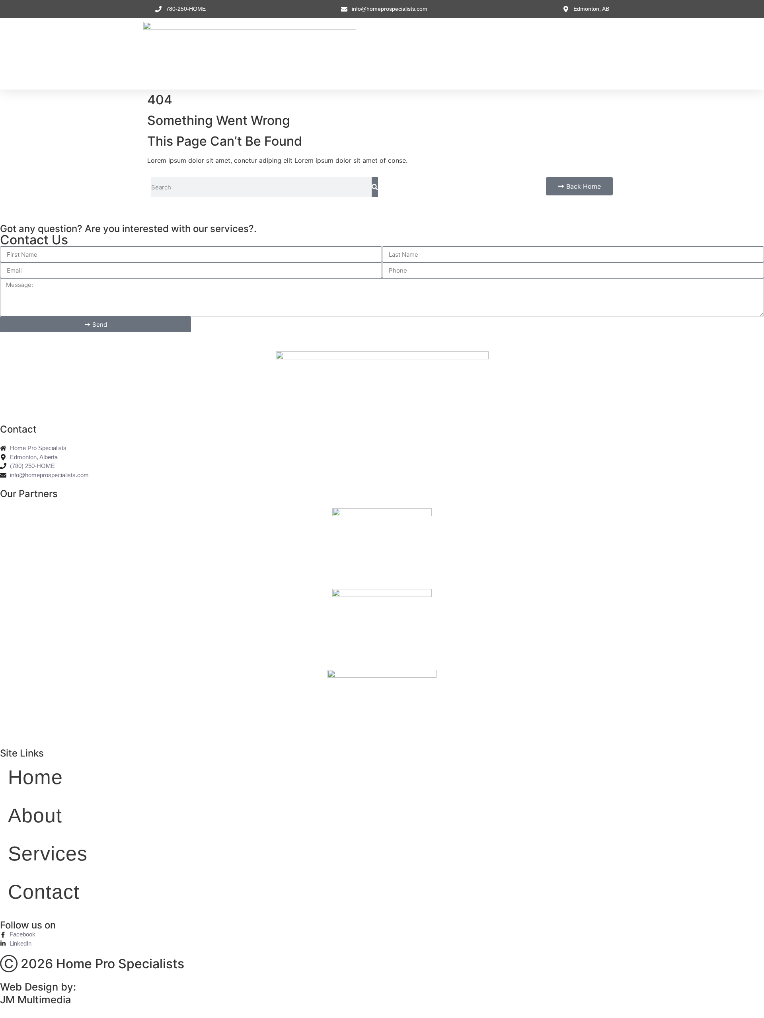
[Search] (375, 187)
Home (352, 53)
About (391, 53)
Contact (480, 53)
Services (434, 53)
